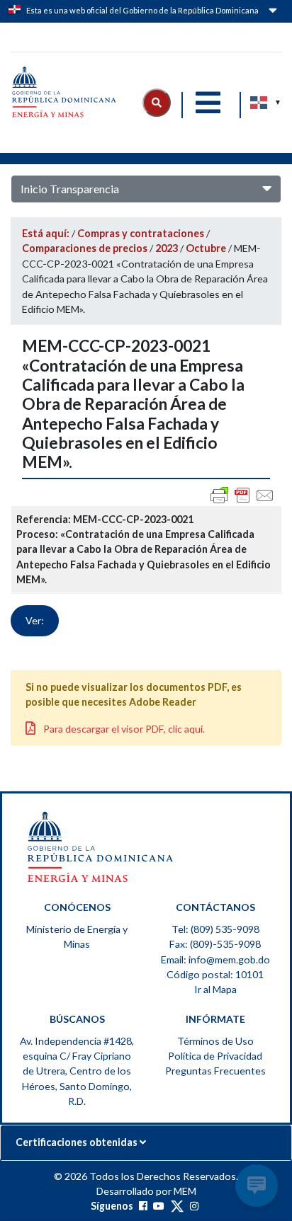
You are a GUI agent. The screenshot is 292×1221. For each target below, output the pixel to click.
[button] (156, 102)
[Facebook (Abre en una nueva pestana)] (143, 1206)
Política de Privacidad (215, 1056)
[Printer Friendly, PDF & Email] (242, 495)
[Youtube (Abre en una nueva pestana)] (158, 1206)
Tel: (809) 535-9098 (215, 929)
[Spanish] (259, 102)
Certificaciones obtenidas (78, 1142)
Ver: (35, 620)
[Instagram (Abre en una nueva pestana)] (194, 1206)
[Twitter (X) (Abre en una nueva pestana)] (177, 1206)
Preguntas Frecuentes (215, 1071)
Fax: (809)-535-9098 (215, 944)
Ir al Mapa (215, 989)
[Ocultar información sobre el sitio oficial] (271, 13)
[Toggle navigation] (207, 102)
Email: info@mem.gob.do (215, 959)
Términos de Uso (215, 1041)
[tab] (146, 1142)
